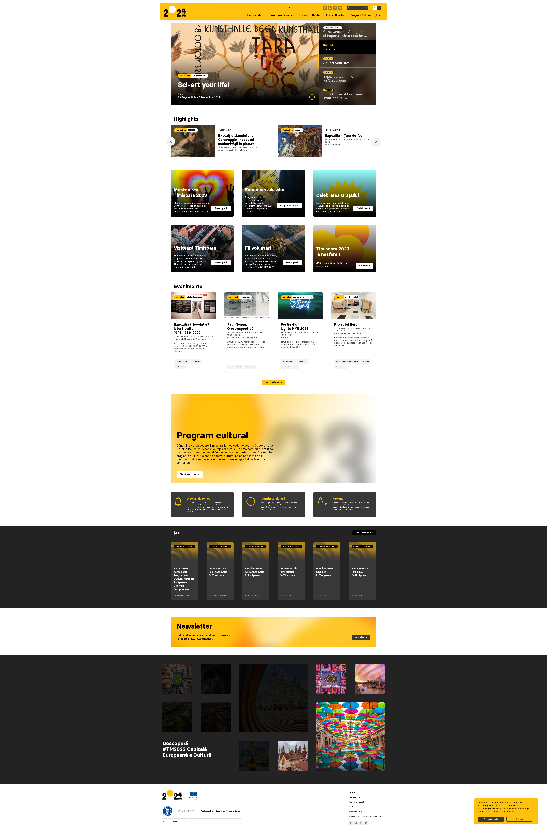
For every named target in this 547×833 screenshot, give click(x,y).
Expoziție (196, 361)
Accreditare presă (356, 802)
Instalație (180, 367)
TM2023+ (196, 76)
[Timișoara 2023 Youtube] (325, 8)
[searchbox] (355, 8)
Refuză (519, 819)
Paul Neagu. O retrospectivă (240, 326)
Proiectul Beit (345, 324)
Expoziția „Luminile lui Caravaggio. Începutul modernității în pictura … (238, 140)
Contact (289, 8)
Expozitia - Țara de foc (344, 135)
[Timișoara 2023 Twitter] (340, 8)
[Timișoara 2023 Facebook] (335, 8)
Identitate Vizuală (356, 812)
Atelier (366, 361)
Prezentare (340, 367)
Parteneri (315, 8)
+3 (296, 367)
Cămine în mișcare (194, 297)
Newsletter (276, 8)
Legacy (298, 130)
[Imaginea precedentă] (171, 141)
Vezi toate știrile (364, 533)
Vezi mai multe (273, 382)
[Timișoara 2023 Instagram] (330, 8)
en (379, 8)
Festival (302, 361)
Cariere (352, 792)
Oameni (339, 297)
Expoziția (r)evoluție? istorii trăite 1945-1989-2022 (191, 329)
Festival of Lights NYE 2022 (294, 326)
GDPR (351, 807)
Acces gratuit (288, 361)
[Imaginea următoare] (376, 141)
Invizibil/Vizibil (351, 297)
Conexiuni (180, 297)
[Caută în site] (366, 8)
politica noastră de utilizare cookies (496, 812)
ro (375, 8)
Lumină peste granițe (302, 297)
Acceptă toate (491, 819)
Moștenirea (185, 76)
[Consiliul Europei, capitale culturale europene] (193, 799)
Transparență (354, 797)
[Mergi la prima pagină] (176, 11)
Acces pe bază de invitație (347, 361)
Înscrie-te (361, 637)
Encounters (245, 297)
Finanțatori (301, 8)
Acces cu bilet (182, 361)
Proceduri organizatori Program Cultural (366, 816)
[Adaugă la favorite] (211, 367)
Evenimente (254, 15)
